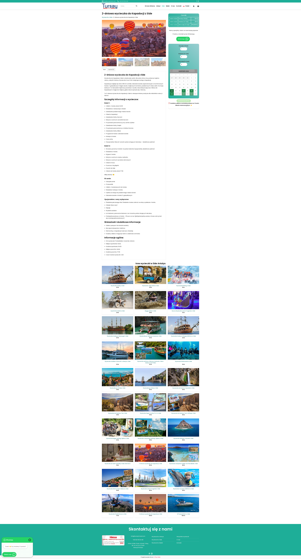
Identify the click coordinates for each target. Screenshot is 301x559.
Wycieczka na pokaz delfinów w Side (183, 489)
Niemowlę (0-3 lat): (184, 61)
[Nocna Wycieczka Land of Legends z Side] (183, 300)
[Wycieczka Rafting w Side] (183, 275)
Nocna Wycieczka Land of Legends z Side (183, 311)
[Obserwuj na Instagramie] (198, 1)
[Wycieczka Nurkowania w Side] (183, 350)
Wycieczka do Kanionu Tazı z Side (117, 413)
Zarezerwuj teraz (183, 101)
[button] (194, 6)
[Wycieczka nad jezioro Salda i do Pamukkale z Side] (183, 453)
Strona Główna (150, 6)
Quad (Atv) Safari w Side (118, 311)
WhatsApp (181, 39)
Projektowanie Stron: (150, 557)
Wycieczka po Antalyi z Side (117, 388)
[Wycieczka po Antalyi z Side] (117, 377)
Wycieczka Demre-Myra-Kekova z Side (117, 489)
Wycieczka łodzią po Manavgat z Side (117, 336)
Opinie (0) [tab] (111, 69)
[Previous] (105, 38)
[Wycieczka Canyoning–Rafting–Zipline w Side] (150, 427)
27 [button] (184, 91)
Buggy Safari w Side (150, 311)
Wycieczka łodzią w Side (117, 285)
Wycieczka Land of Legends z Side (150, 489)
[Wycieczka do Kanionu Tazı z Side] (117, 402)
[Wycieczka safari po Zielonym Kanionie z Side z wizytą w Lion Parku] (150, 350)
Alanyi (158, 6)
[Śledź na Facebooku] (196, 1)
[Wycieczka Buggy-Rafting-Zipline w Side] (117, 427)
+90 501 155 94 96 (138, 540)
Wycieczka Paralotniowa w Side (117, 514)
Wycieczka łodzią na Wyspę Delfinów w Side (183, 336)
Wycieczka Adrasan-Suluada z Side (183, 438)
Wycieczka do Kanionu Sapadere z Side (183, 388)
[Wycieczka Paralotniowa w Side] (117, 503)
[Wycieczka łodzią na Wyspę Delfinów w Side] (183, 325)
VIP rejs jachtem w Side (183, 514)
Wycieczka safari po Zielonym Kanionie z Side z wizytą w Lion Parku (150, 362)
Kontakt (178, 6)
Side (163, 6)
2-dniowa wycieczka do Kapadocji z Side (150, 463)
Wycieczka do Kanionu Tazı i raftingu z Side (183, 413)
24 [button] (172, 91)
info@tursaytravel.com (138, 536)
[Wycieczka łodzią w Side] (117, 275)
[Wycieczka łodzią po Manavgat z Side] (117, 325)
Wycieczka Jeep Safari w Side (150, 285)
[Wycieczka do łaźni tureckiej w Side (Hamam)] (117, 453)
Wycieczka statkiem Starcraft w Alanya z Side (117, 361)
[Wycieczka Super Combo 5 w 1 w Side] (150, 402)
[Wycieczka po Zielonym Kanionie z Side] (150, 325)
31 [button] (172, 94)
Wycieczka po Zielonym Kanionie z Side (150, 336)
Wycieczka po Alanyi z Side (150, 388)
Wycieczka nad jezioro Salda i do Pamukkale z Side (183, 463)
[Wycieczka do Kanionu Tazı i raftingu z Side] (183, 402)
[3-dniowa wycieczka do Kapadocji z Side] (150, 503)
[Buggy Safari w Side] (150, 300)
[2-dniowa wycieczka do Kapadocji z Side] (150, 453)
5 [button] (191, 94)
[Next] (162, 38)
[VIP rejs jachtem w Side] (183, 503)
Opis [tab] (104, 69)
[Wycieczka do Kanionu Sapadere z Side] (183, 377)
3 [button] (184, 94)
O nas (173, 6)
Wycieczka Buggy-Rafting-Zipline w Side (117, 438)
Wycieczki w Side (107, 17)
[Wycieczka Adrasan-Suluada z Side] (183, 427)
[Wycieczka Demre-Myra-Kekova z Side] (117, 478)
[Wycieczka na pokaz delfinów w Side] (183, 478)
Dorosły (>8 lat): (183, 46)
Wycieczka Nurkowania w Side (183, 361)
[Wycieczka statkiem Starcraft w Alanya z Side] (117, 350)
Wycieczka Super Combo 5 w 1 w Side (150, 413)
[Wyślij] (136, 6)
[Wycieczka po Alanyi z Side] (150, 377)
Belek (168, 6)
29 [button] (191, 91)
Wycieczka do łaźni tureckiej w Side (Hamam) (117, 463)
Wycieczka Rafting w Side (183, 285)
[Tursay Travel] (110, 6)
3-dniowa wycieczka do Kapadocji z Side (150, 514)
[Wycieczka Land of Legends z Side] (150, 478)
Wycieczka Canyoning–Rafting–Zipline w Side (150, 438)
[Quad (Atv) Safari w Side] (117, 300)
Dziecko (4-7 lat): (183, 53)
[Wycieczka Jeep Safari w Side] (150, 275)
